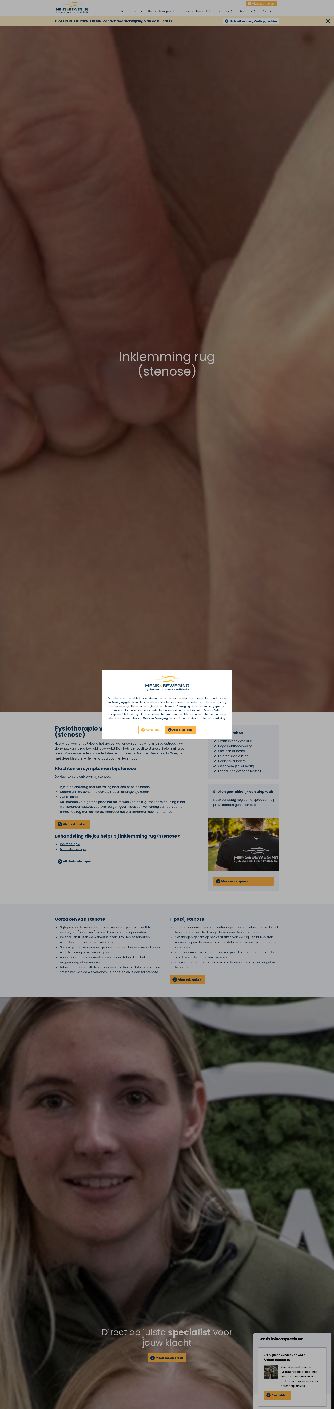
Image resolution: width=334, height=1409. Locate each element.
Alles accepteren (182, 729)
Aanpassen (152, 729)
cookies (113, 706)
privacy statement (201, 718)
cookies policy (194, 710)
